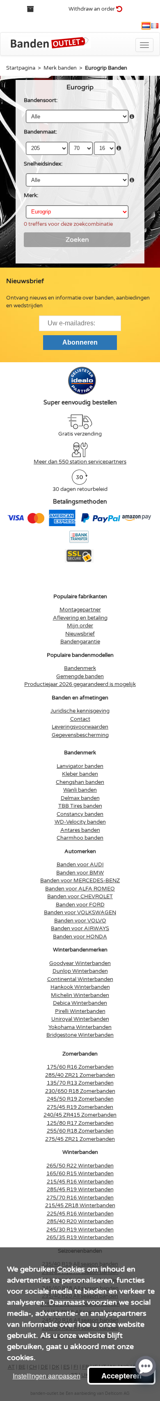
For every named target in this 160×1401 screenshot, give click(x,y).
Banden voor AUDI (80, 864)
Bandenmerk (80, 668)
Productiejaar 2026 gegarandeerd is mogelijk (80, 684)
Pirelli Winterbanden (80, 1011)
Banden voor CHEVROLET (80, 896)
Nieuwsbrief (80, 634)
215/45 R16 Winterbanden (80, 1181)
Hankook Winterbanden (80, 987)
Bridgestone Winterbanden (80, 1035)
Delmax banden (80, 798)
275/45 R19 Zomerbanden (80, 1107)
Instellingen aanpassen (46, 1376)
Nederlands (146, 26)
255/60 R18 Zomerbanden (80, 1131)
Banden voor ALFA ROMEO (80, 889)
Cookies (71, 1269)
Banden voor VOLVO (80, 920)
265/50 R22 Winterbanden (80, 1166)
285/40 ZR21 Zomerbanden (80, 1075)
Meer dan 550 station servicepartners (80, 462)
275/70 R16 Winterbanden (80, 1197)
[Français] (154, 26)
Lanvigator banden (80, 766)
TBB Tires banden (80, 806)
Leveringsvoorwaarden (80, 727)
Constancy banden (80, 814)
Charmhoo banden (80, 838)
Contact (80, 719)
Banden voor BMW (80, 873)
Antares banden (80, 830)
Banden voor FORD (80, 904)
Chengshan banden (80, 782)
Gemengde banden (80, 676)
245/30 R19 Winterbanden (80, 1229)
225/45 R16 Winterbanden (80, 1213)
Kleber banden (80, 774)
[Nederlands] (146, 26)
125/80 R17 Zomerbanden (80, 1123)
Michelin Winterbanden (80, 995)
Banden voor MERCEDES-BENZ (80, 880)
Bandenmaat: (40, 132)
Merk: (31, 195)
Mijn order (80, 625)
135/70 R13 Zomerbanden (80, 1083)
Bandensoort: (40, 100)
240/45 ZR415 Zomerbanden (80, 1115)
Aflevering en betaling (80, 618)
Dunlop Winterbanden (80, 971)
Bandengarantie (80, 641)
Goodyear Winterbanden (80, 963)
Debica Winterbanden (80, 1003)
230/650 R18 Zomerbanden (80, 1091)
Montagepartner (80, 609)
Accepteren (121, 1375)
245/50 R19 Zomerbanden (80, 1099)
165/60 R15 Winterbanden (80, 1173)
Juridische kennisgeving (80, 711)
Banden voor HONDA (80, 936)
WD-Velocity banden (80, 822)
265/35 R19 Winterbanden (80, 1237)
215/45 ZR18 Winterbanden (80, 1205)
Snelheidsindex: (43, 164)
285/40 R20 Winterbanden (80, 1221)
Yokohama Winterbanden (80, 1027)
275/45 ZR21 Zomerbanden (80, 1139)
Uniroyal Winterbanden (80, 1019)
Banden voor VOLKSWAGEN (80, 912)
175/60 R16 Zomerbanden (80, 1067)
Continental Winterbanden (80, 979)
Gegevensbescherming (80, 735)
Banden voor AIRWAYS (80, 928)
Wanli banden (80, 790)
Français (154, 26)
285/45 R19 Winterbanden (80, 1189)
